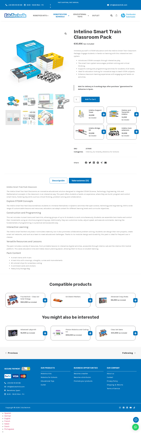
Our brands (97, 152)
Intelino (89, 152)
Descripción (58, 180)
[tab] (58, 180)
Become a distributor (82, 377)
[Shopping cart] (116, 15)
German (7, 416)
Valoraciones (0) (80, 180)
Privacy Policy (112, 381)
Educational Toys (47, 381)
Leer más (90, 300)
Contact (110, 377)
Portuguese (9, 429)
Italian (6, 424)
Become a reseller (81, 373)
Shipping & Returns (115, 385)
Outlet (43, 385)
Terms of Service (113, 388)
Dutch (6, 426)
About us (110, 373)
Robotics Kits (46, 373)
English (7, 418)
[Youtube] (130, 407)
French (7, 421)
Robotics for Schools (111, 152)
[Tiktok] (134, 407)
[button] (68, 5)
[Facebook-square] (123, 407)
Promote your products (83, 381)
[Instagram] (120, 407)
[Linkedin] (127, 407)
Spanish (7, 413)
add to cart (90, 99)
